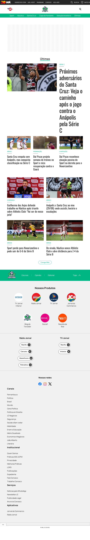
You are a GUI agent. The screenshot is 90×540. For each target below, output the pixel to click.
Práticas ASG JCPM (14, 457)
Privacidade (12, 460)
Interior (64, 351)
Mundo (10, 405)
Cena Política (12, 408)
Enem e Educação (14, 429)
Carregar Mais (45, 262)
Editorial (51, 275)
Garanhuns (25, 358)
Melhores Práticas (14, 464)
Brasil (9, 401)
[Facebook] (40, 384)
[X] (50, 384)
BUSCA (76, 2)
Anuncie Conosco (14, 501)
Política (10, 398)
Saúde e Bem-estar (14, 422)
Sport (12, 15)
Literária (10, 443)
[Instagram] (45, 384)
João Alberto (12, 440)
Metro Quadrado (13, 433)
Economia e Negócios (15, 436)
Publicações (12, 471)
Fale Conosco (12, 478)
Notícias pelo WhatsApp (16, 491)
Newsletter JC (12, 494)
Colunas (25, 275)
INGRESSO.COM (20, 2)
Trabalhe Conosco (14, 481)
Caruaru (25, 351)
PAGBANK (40, 2)
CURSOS (48, 2)
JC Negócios (12, 415)
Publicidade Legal (14, 498)
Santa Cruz (31, 15)
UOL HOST (31, 2)
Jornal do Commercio (15, 511)
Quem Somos (12, 453)
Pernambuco (12, 394)
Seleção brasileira (64, 15)
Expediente (11, 474)
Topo (75, 275)
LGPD (9, 467)
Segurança (11, 419)
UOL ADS (56, 2)
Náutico (20, 15)
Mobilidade (11, 426)
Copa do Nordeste (46, 15)
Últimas (77, 15)
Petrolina (25, 365)
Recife (25, 345)
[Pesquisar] (80, 9)
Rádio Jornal (12, 514)
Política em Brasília (14, 412)
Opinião (38, 275)
